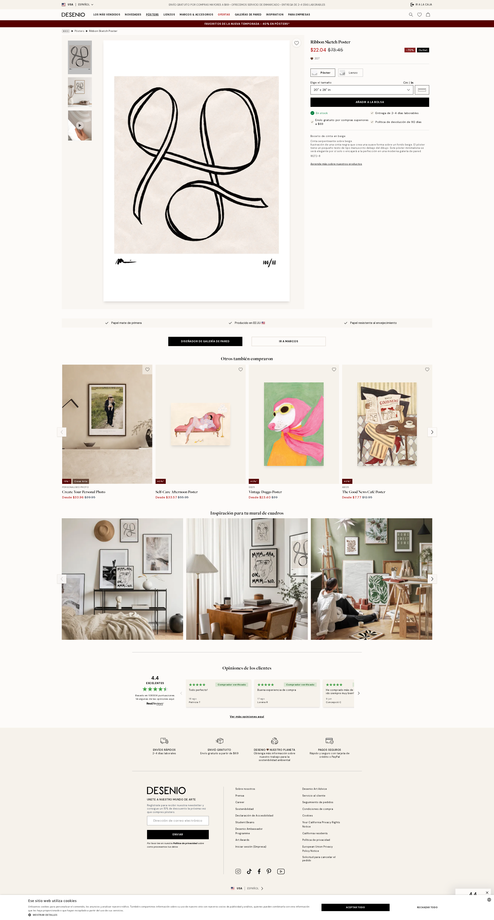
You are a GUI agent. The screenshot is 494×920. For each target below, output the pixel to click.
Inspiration (275, 14)
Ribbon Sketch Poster (103, 31)
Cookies (307, 815)
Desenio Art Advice (314, 789)
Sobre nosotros (245, 789)
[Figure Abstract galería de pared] (122, 579)
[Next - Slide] (432, 432)
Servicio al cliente (314, 795)
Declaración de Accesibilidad (254, 815)
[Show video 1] (80, 125)
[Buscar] (411, 14)
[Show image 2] (80, 92)
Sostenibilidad (244, 809)
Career (239, 802)
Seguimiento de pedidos (317, 802)
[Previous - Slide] (61, 432)
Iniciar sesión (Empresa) (250, 846)
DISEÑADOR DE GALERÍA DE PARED (205, 341)
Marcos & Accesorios (196, 14)
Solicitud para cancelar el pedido (319, 858)
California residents (315, 833)
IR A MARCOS (288, 341)
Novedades (133, 14)
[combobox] (489, 900)
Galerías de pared (248, 14)
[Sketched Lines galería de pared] (247, 579)
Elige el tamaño (321, 82)
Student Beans (245, 822)
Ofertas (224, 14)
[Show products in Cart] (428, 14)
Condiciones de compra (317, 809)
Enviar (178, 834)
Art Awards (242, 840)
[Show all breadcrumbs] (66, 31)
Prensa (239, 795)
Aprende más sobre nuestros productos (336, 164)
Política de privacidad (185, 843)
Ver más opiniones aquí (247, 716)
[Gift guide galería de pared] (371, 579)
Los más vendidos (106, 14)
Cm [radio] (405, 83)
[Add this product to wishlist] (296, 42)
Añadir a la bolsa (370, 102)
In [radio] (412, 83)
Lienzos (169, 14)
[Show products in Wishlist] (419, 14)
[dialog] (247, 907)
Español (84, 4)
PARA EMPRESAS (299, 14)
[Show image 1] (80, 57)
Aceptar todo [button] (355, 907)
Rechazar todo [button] (427, 907)
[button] (422, 89)
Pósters (152, 14)
